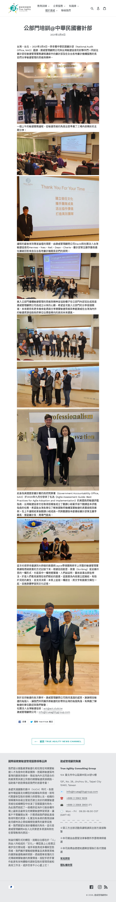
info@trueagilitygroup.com (54, 712)
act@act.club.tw (53, 708)
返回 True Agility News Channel (60, 741)
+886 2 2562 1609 (76, 798)
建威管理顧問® (101, 895)
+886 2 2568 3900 (77, 804)
